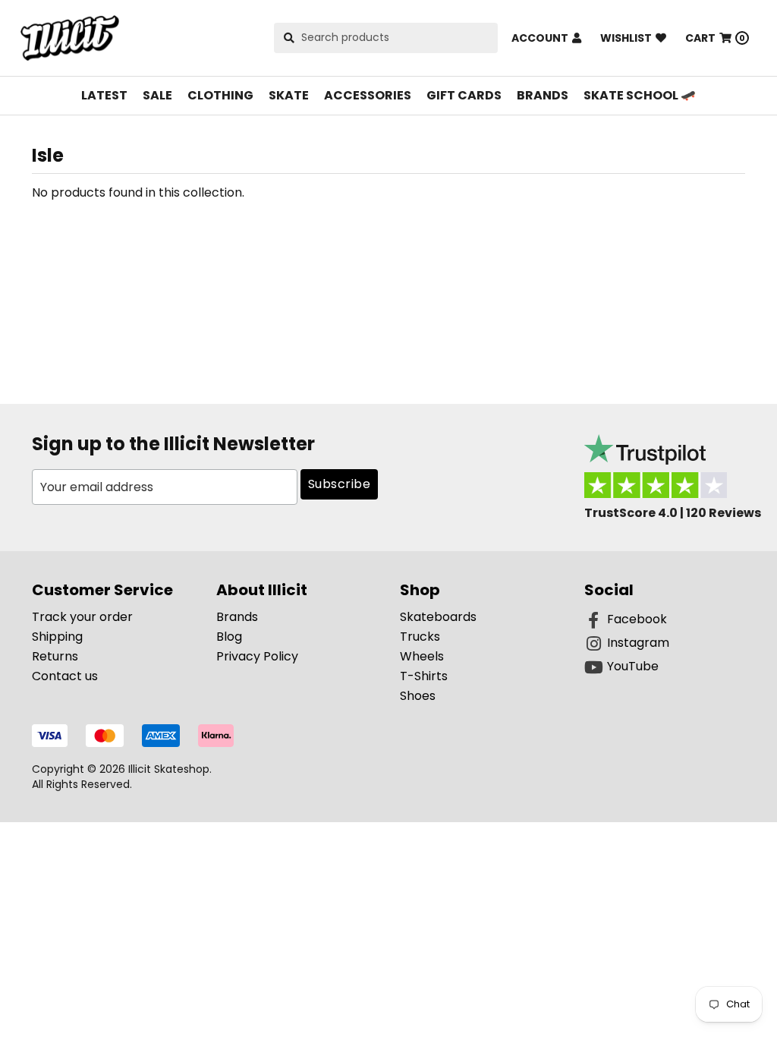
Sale (157, 95)
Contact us (65, 676)
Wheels (422, 656)
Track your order (82, 617)
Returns (55, 656)
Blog (229, 636)
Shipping (57, 636)
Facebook (637, 619)
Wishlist (626, 38)
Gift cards (464, 95)
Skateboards (438, 617)
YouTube (633, 666)
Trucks (420, 636)
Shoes (418, 695)
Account (539, 38)
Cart (715, 38)
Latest (104, 95)
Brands (542, 95)
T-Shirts (424, 676)
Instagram (638, 642)
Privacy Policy (257, 656)
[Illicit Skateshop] (69, 38)
